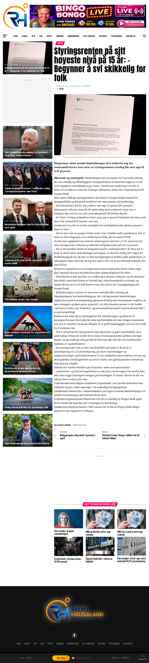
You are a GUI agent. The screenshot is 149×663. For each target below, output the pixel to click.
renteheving (80, 425)
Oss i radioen (89, 35)
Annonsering (73, 35)
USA (40, 35)
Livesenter (130, 35)
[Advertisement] (27, 101)
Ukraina (59, 35)
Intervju (103, 35)
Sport (49, 35)
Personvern (116, 35)
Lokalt (25, 35)
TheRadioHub (142, 659)
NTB (33, 35)
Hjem (15, 35)
